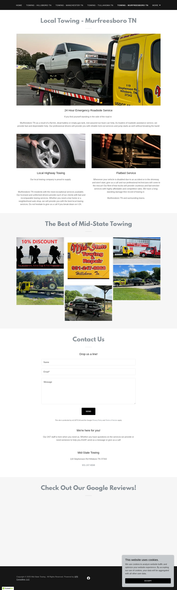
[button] (156, 5)
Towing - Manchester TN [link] (69, 5)
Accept (147, 581)
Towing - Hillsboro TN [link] (38, 5)
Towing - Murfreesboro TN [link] (132, 5)
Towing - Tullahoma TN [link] (100, 5)
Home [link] (19, 5)
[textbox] (88, 362)
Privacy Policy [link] (97, 420)
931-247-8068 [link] (88, 465)
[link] (88, 578)
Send (88, 411)
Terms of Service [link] (111, 420)
